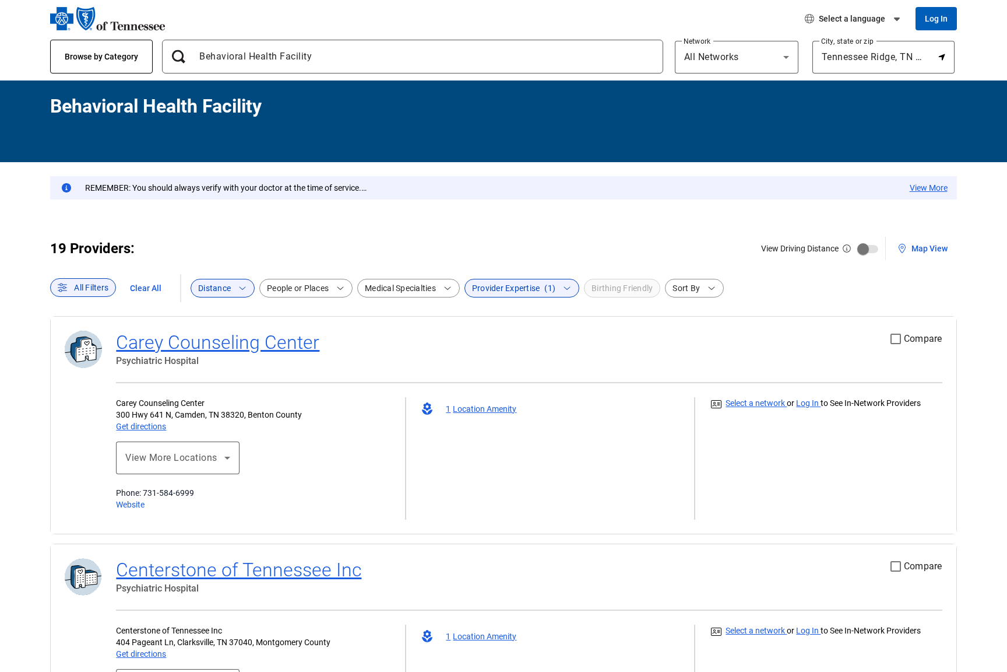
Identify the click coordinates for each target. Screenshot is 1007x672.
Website (130, 504)
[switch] (867, 249)
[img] (847, 248)
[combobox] (417, 57)
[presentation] (83, 287)
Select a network (756, 403)
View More (929, 187)
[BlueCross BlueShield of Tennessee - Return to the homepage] (107, 18)
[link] (217, 342)
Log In (808, 403)
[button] (921, 247)
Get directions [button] (141, 426)
